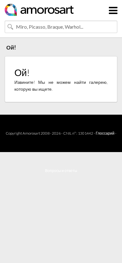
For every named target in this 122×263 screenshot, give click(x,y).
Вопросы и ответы (61, 170)
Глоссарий (105, 133)
